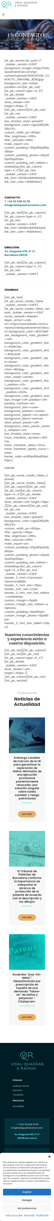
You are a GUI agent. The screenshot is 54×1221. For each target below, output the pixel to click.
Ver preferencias (27, 1208)
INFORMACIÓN (42, 1215)
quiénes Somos (21, 1085)
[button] (49, 1156)
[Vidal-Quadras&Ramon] (19, 5)
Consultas (18, 1094)
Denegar (27, 1200)
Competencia (27, 1005)
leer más (27, 814)
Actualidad (18, 1106)
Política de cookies (14, 1215)
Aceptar (27, 1192)
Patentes (27, 802)
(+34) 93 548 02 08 (28, 1124)
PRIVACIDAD (29, 1215)
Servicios (17, 1090)
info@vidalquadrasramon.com (27, 1127)
